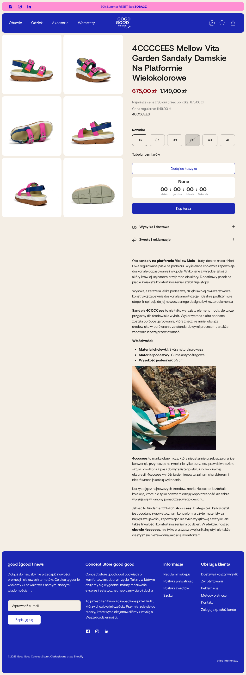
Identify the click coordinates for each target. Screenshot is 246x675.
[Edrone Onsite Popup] (123, 337)
